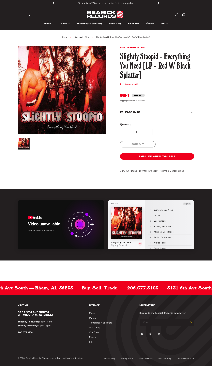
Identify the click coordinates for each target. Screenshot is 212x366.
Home (64, 37)
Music (92, 313)
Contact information (185, 358)
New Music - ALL (82, 37)
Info (91, 342)
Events (92, 337)
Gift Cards (94, 327)
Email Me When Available (157, 156)
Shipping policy (164, 358)
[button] (28, 14)
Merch (92, 317)
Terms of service (145, 358)
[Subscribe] (191, 322)
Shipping (123, 100)
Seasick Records (33, 358)
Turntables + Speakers (100, 322)
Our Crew (94, 332)
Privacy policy (127, 358)
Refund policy (109, 358)
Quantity (125, 124)
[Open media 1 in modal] (98, 54)
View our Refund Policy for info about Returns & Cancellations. (152, 170)
